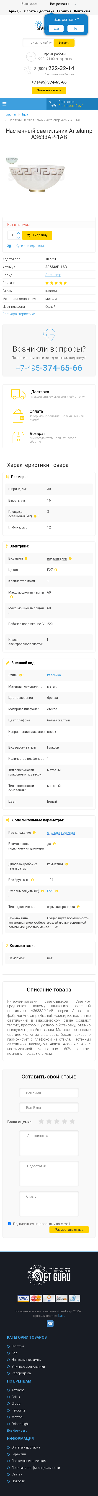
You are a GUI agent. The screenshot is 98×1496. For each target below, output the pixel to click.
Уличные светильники (28, 1366)
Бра (14, 1353)
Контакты (82, 11)
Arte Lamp (53, 275)
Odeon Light (20, 1424)
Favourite (18, 1410)
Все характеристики (19, 314)
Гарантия (64, 11)
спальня (53, 832)
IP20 (50, 891)
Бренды (15, 11)
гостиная (68, 832)
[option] (11, 162)
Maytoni (17, 1417)
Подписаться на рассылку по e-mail (41, 1224)
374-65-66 (49, 82)
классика (54, 675)
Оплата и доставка (39, 11)
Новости (18, 1481)
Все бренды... (17, 1430)
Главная (11, 114)
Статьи (17, 1474)
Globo (16, 1403)
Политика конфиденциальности (36, 1468)
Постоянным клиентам (29, 1461)
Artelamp (18, 1390)
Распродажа (21, 1373)
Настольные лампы (26, 1360)
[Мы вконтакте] (49, 1326)
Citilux (16, 1397)
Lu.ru (61, 1315)
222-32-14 (54, 68)
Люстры (18, 1346)
